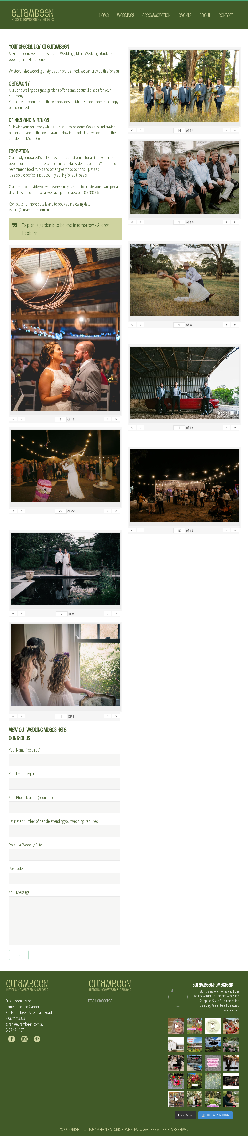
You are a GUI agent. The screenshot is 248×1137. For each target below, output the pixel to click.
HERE (62, 729)
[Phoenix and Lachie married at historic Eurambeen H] (176, 1062)
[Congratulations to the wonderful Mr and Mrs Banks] (231, 1062)
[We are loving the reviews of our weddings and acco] (213, 1081)
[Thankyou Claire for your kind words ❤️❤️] (213, 1062)
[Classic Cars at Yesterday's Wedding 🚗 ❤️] (194, 1062)
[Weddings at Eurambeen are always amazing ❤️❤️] (194, 1099)
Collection (91, 192)
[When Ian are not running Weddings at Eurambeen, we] (176, 1099)
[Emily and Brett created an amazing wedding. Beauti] (213, 1099)
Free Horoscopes (100, 1000)
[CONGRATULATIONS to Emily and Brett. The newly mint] (231, 1099)
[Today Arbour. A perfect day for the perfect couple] (194, 1081)
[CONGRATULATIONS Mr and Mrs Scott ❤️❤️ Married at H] (231, 1081)
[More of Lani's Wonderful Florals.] (176, 1081)
